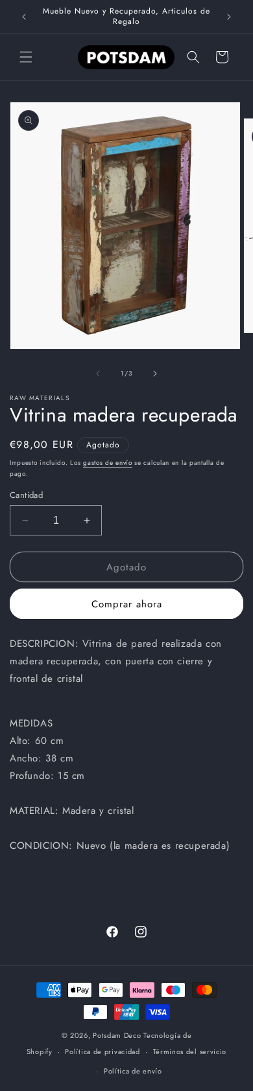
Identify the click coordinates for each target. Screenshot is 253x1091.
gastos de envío (107, 462)
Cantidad (26, 495)
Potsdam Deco (117, 1035)
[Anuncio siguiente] (229, 17)
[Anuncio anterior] (24, 17)
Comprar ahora (126, 604)
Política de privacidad (102, 1051)
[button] (26, 57)
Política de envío (133, 1071)
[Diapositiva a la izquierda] (98, 373)
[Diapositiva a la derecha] (155, 373)
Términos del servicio (190, 1051)
